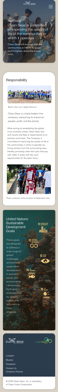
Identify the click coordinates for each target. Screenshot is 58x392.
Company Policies (14, 371)
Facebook (10, 364)
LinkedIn (10, 355)
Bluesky (9, 360)
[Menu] (50, 7)
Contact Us (11, 368)
